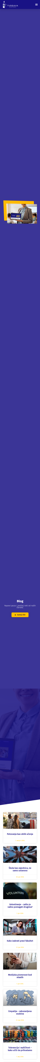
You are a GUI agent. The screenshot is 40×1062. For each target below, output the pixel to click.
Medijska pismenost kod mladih (20, 976)
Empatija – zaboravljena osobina (20, 1012)
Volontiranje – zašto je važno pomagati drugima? (20, 905)
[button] (36, 5)
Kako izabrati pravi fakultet (20, 941)
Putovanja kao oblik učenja (20, 834)
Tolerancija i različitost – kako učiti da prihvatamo (20, 1049)
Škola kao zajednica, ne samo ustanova (20, 869)
